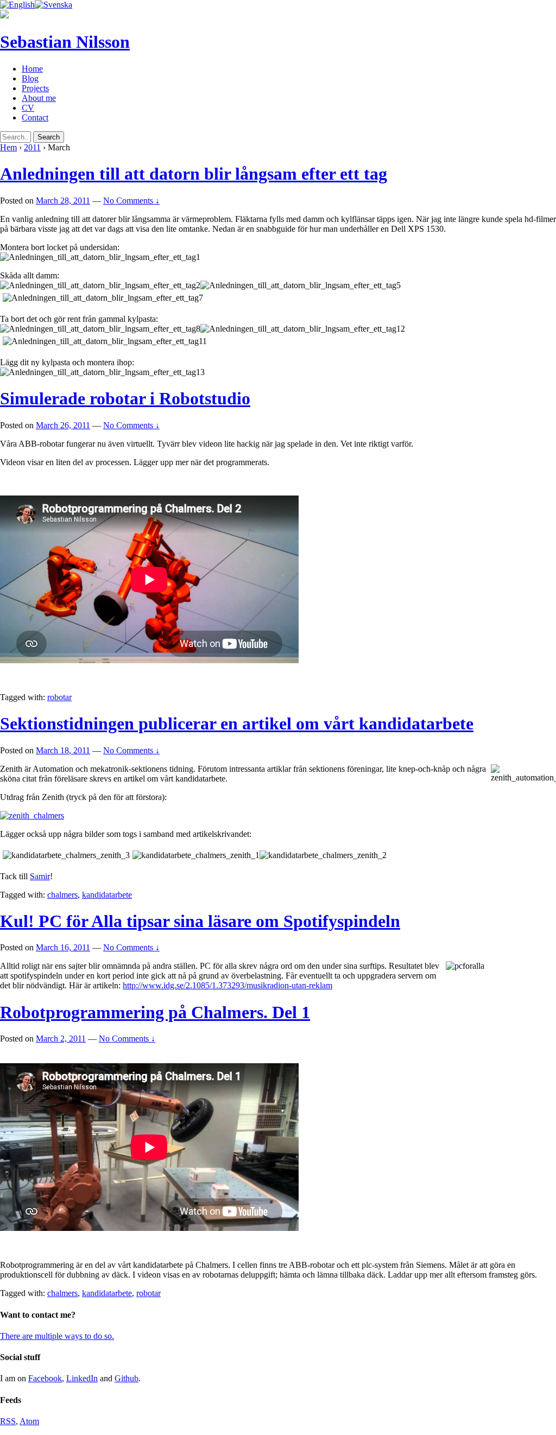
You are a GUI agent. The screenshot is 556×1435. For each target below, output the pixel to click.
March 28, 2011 (63, 200)
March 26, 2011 (63, 425)
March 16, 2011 (63, 947)
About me (39, 98)
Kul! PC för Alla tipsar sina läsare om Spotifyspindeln (200, 921)
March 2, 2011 (61, 1038)
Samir (40, 876)
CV (28, 107)
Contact (35, 117)
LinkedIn (82, 1378)
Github (126, 1378)
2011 (32, 147)
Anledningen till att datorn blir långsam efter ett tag (193, 173)
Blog (30, 78)
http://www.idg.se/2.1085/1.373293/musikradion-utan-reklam (227, 985)
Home (32, 68)
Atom (29, 1421)
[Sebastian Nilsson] (4, 15)
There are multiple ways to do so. (57, 1336)
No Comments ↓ (131, 200)
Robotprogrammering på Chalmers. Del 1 (155, 1012)
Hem (8, 147)
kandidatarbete (107, 894)
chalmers (62, 894)
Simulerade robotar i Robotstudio (125, 398)
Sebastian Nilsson (65, 42)
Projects (35, 88)
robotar (59, 697)
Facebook (45, 1378)
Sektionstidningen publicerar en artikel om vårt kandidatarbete (236, 723)
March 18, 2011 (63, 750)
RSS (8, 1421)
